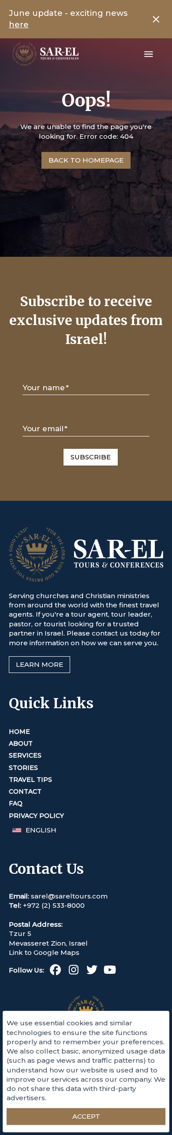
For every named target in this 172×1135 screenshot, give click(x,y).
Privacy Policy (36, 816)
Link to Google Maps (44, 952)
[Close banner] (156, 19)
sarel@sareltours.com (69, 896)
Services (25, 755)
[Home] (45, 54)
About (21, 743)
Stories (23, 768)
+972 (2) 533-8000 (54, 905)
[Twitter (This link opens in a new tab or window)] (92, 971)
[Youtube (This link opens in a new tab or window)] (110, 971)
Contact (25, 791)
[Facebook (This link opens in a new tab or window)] (55, 971)
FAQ (15, 803)
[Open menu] (149, 54)
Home (19, 732)
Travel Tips (30, 780)
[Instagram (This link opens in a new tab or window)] (73, 971)
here (19, 25)
